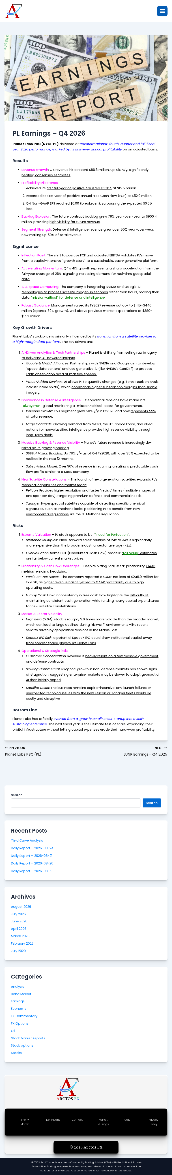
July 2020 (18, 951)
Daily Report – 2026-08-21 (31, 855)
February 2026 (22, 943)
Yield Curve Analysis (27, 840)
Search (16, 795)
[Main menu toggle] (162, 11)
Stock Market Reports (28, 1038)
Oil (13, 1031)
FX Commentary (24, 1016)
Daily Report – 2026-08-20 (32, 863)
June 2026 (19, 921)
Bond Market (21, 994)
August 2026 (21, 906)
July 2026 (18, 914)
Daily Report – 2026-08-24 (32, 848)
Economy (18, 1008)
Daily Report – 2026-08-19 (31, 871)
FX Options (19, 1023)
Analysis (17, 986)
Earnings (18, 1001)
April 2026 (18, 928)
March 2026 (20, 936)
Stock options (22, 1045)
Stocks (16, 1053)
